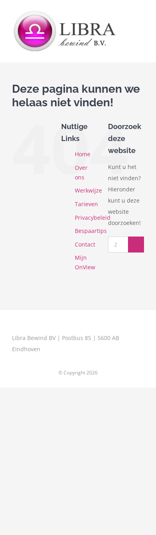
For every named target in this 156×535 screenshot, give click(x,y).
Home (82, 154)
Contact (85, 244)
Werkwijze (88, 190)
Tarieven (86, 204)
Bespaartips (91, 231)
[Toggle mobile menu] (141, 17)
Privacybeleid (92, 217)
